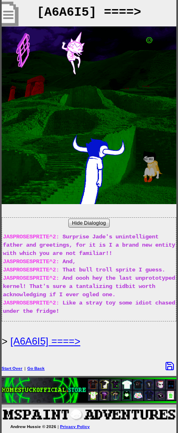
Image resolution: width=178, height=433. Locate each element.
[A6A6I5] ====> (45, 341)
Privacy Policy (75, 426)
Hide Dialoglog (89, 223)
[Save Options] (170, 366)
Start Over (12, 368)
